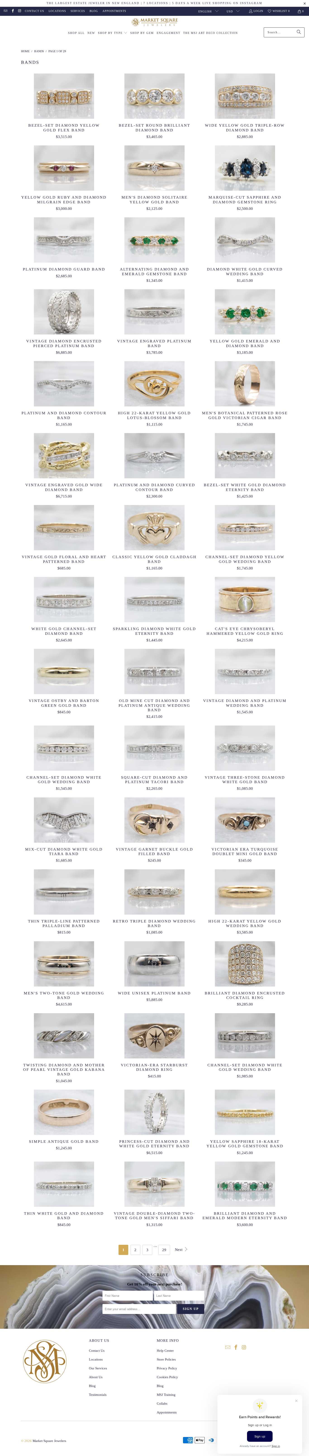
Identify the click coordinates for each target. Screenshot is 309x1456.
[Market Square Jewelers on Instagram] (19, 11)
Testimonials (98, 1395)
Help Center (165, 1350)
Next (179, 1249)
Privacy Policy (167, 1368)
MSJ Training (166, 1395)
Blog (94, 11)
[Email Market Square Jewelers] (5, 11)
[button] (112, 33)
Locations (57, 11)
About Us (95, 1377)
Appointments (114, 11)
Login (258, 11)
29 (164, 1250)
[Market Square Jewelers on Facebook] (12, 11)
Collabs (162, 1403)
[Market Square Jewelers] (154, 22)
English (205, 11)
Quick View (64, 106)
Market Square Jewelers (49, 1441)
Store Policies (166, 1359)
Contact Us (34, 11)
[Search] (298, 32)
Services (78, 11)
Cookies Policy (167, 1377)
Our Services (98, 1368)
